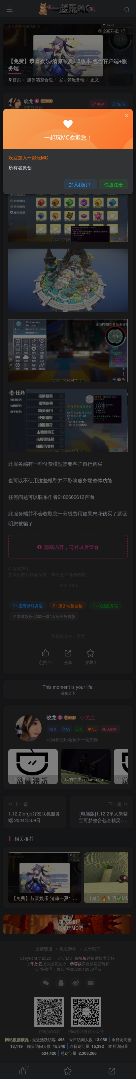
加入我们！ (80, 184)
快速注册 (113, 184)
